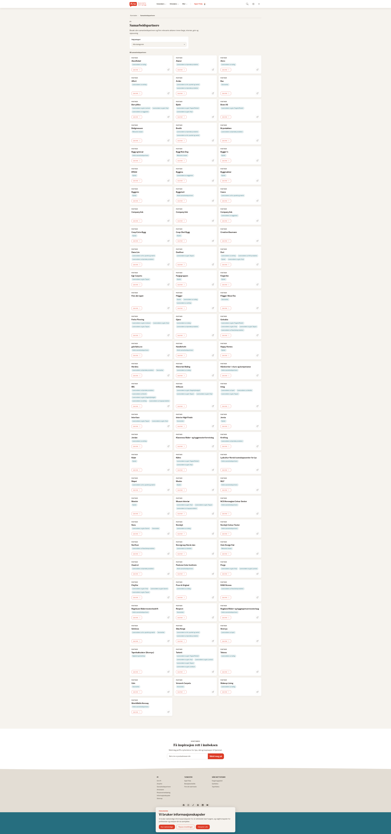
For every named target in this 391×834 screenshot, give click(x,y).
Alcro (222, 61)
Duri (222, 252)
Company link (137, 212)
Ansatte (159, 784)
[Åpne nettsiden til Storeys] (257, 641)
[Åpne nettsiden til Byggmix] (168, 201)
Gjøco (178, 319)
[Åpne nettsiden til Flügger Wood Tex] (257, 308)
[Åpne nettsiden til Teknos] (257, 672)
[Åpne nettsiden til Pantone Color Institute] (213, 574)
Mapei (134, 481)
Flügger (179, 296)
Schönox (135, 629)
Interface (135, 417)
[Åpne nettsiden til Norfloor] (168, 554)
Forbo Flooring (137, 319)
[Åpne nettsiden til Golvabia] (257, 335)
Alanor (179, 61)
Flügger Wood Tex (228, 296)
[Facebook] (184, 805)
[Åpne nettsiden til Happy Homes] (257, 355)
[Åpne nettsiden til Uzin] (168, 692)
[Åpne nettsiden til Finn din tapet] (168, 308)
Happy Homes (226, 346)
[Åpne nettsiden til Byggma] (213, 181)
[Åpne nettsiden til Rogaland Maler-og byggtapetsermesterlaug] (257, 617)
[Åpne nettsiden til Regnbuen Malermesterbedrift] (168, 617)
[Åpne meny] (258, 3)
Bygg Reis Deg (182, 152)
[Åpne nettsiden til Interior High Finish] (213, 426)
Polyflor (134, 585)
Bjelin (178, 104)
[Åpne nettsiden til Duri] (257, 264)
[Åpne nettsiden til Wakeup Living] (257, 692)
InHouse (179, 387)
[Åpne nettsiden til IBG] (168, 406)
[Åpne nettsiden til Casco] (257, 201)
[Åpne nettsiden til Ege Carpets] (168, 285)
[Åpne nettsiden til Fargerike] (257, 285)
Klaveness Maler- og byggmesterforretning (195, 437)
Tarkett (179, 652)
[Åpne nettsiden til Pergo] (257, 574)
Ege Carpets (136, 276)
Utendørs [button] (173, 4)
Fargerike (224, 276)
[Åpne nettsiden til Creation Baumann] (257, 241)
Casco (223, 192)
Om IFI (159, 781)
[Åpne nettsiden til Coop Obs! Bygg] (213, 241)
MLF (222, 481)
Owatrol (135, 565)
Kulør (133, 457)
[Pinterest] (198, 805)
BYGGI (134, 172)
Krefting (224, 437)
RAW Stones (226, 585)
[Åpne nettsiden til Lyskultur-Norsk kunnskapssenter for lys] (257, 470)
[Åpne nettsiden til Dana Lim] (168, 264)
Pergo (223, 565)
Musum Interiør (183, 501)
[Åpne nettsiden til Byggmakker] (257, 181)
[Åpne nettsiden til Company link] (168, 221)
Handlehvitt (181, 346)
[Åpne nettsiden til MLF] (257, 490)
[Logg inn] (253, 3)
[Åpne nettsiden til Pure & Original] (213, 597)
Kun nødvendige (167, 827)
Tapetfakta (215, 787)
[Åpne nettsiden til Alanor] (213, 70)
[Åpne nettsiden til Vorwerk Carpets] (213, 692)
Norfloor (135, 545)
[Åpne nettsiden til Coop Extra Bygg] (168, 241)
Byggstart (180, 192)
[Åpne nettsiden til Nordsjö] (213, 534)
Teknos (223, 652)
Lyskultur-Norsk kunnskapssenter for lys (238, 457)
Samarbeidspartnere (164, 787)
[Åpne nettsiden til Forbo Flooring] (168, 335)
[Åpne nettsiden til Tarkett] (213, 672)
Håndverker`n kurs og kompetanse (235, 366)
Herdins (134, 366)
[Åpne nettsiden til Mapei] (168, 490)
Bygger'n (224, 152)
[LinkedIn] (203, 805)
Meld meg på (216, 756)
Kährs (178, 457)
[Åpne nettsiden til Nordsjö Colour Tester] (257, 534)
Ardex (178, 81)
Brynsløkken (226, 128)
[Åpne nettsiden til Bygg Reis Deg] (213, 161)
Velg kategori (136, 39)
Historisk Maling (183, 366)
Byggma (179, 172)
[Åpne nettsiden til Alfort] (168, 93)
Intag (222, 387)
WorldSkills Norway (140, 703)
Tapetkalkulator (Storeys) (142, 652)
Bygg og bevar (137, 152)
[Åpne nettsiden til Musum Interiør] (213, 514)
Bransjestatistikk (189, 784)
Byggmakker (225, 172)
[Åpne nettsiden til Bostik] (213, 141)
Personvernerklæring (163, 792)
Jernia (223, 417)
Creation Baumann (228, 232)
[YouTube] (207, 805)
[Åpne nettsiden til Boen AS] (257, 117)
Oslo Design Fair (227, 545)
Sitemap (160, 798)
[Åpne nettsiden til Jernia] (257, 426)
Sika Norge (180, 629)
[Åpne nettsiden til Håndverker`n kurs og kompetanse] (257, 375)
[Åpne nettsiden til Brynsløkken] (257, 141)
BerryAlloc (136, 104)
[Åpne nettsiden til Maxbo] (213, 490)
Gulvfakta (215, 784)
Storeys (223, 629)
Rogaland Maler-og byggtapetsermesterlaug (239, 609)
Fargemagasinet (217, 781)
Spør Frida (187, 781)
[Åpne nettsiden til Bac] (257, 93)
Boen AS (224, 104)
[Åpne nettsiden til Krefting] (257, 446)
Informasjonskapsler (163, 795)
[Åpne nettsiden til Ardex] (213, 93)
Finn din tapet (137, 296)
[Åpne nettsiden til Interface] (168, 426)
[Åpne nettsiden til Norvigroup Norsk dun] (213, 554)
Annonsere (160, 789)
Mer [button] (184, 4)
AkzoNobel (136, 61)
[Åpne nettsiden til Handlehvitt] (213, 355)
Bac (222, 81)
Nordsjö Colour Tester (230, 525)
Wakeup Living (226, 683)
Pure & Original (182, 585)
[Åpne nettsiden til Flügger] (213, 308)
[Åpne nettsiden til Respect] (213, 617)
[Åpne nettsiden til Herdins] (168, 375)
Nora (133, 525)
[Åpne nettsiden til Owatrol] (168, 574)
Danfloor (180, 252)
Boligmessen (137, 128)
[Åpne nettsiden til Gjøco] (213, 335)
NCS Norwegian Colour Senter (233, 501)
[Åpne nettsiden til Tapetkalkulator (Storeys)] (168, 672)
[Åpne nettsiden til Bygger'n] (257, 161)
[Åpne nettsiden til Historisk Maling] (213, 375)
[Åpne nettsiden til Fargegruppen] (213, 285)
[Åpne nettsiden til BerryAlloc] (168, 117)
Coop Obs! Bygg (183, 232)
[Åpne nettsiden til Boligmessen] (168, 141)
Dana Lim (135, 252)
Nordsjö (179, 525)
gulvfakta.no (136, 346)
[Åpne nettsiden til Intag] (257, 406)
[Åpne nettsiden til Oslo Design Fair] (257, 554)
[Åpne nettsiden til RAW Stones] (257, 597)
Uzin (133, 683)
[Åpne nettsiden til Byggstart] (213, 201)
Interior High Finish (184, 417)
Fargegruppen (182, 276)
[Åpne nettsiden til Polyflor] (168, 597)
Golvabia (224, 319)
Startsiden (133, 15)
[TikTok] (193, 805)
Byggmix (135, 192)
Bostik (179, 128)
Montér (134, 501)
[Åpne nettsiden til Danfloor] (213, 264)
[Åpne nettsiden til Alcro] (257, 70)
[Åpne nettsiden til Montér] (168, 514)
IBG (133, 387)
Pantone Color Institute (186, 565)
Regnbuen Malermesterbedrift (144, 609)
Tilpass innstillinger (185, 827)
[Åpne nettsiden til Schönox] (168, 641)
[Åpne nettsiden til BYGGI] (168, 181)
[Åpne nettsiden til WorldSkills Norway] (168, 712)
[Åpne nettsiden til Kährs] (213, 470)
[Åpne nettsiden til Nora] (168, 534)
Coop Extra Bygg (138, 232)
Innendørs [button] (160, 4)
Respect (179, 609)
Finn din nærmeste (190, 787)
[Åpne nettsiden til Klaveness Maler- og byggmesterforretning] (213, 446)
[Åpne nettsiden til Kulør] (168, 470)
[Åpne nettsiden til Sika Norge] (213, 641)
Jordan (134, 437)
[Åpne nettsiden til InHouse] (213, 406)
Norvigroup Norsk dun (185, 545)
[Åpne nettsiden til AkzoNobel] (168, 70)
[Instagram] (188, 805)
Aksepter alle (203, 827)
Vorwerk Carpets (183, 683)
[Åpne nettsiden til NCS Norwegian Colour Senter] (257, 514)
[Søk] (247, 3)
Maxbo (179, 481)
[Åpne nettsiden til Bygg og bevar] (168, 161)
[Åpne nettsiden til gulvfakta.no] (168, 355)
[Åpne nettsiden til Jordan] (168, 446)
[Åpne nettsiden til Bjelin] (213, 117)
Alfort (134, 81)
